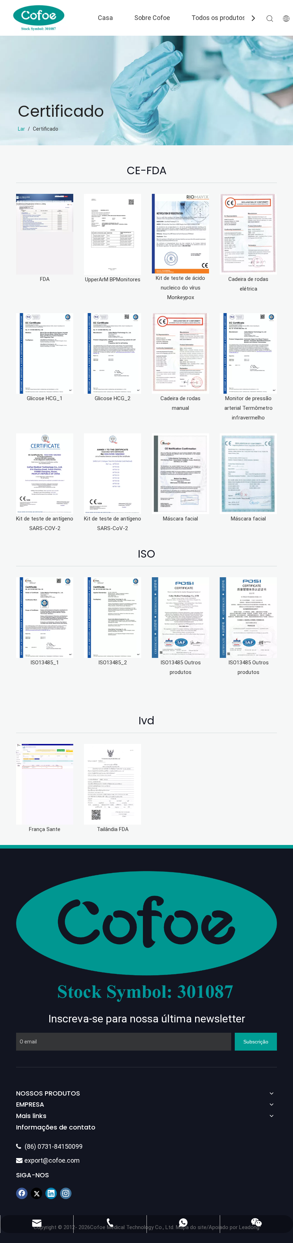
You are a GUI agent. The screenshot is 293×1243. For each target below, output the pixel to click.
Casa (105, 17)
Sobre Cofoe (152, 17)
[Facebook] (22, 1193)
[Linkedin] (51, 1193)
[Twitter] (36, 1193)
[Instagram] (65, 1193)
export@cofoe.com (48, 1160)
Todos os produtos (219, 17)
